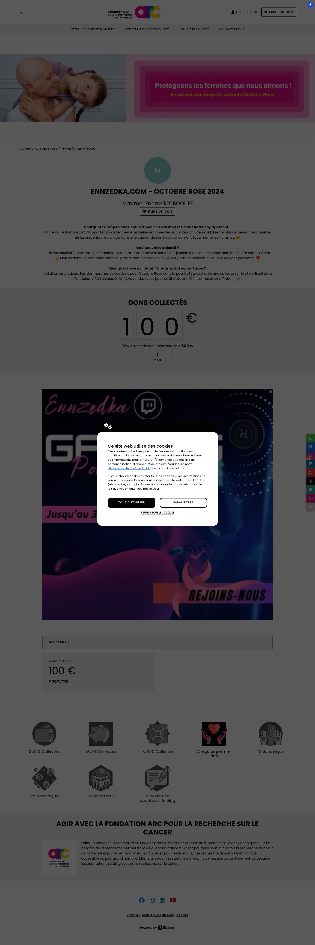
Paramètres (183, 502)
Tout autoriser (131, 502)
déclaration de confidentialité (129, 468)
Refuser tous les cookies (157, 512)
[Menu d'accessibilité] (310, 4)
